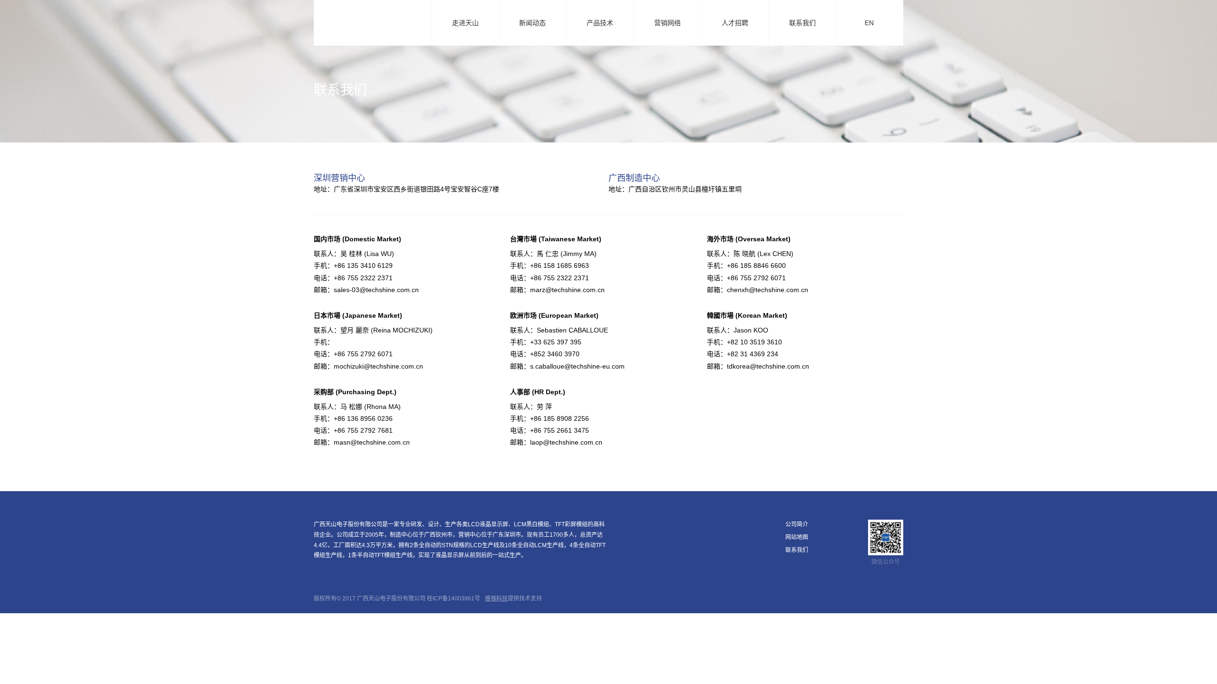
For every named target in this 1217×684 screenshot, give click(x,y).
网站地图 (796, 537)
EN (873, 23)
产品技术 (604, 23)
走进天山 (469, 23)
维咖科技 (496, 598)
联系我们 (802, 23)
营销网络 (667, 23)
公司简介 (796, 524)
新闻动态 (536, 23)
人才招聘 (735, 23)
